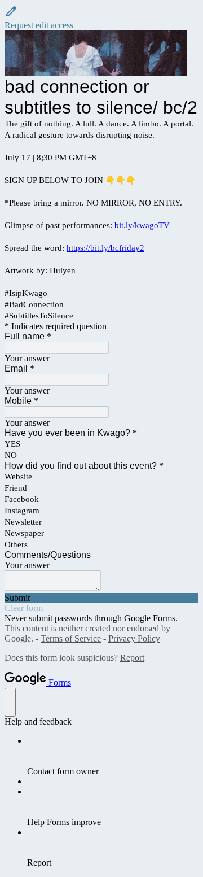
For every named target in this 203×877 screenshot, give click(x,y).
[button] (101, 17)
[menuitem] (112, 756)
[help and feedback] (10, 702)
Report (132, 657)
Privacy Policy (134, 638)
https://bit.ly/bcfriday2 (105, 247)
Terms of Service (71, 638)
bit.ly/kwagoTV (142, 225)
